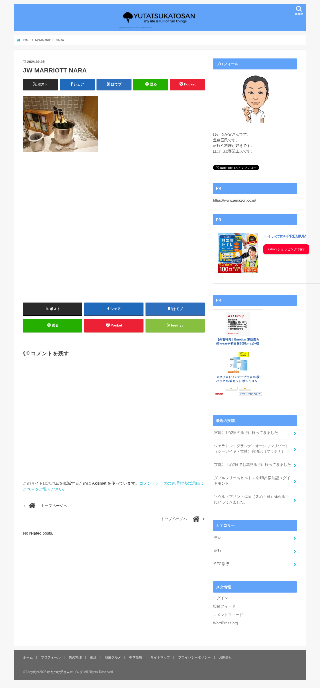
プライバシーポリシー (194, 657)
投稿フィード (224, 606)
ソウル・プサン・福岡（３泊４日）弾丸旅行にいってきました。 (251, 499)
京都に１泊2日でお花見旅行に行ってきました (252, 465)
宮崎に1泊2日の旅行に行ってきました (246, 433)
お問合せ (225, 657)
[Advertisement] (114, 227)
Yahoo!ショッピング (282, 249)
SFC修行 (221, 564)
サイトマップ (160, 657)
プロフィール (50, 657)
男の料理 (75, 657)
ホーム (28, 657)
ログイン (220, 598)
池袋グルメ (113, 657)
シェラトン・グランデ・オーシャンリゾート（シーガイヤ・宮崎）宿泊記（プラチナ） (251, 448)
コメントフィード (228, 615)
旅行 (218, 551)
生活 (218, 537)
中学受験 (135, 657)
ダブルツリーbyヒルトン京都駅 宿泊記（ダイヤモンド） (252, 480)
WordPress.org (225, 623)
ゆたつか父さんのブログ (65, 672)
